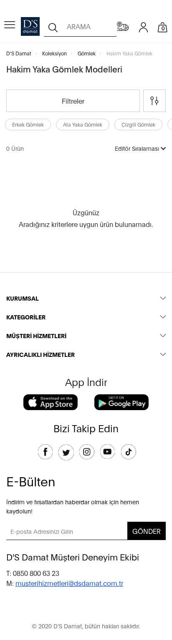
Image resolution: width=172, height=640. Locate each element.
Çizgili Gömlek (138, 124)
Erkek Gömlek (28, 124)
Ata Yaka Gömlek (82, 124)
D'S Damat (18, 53)
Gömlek (87, 53)
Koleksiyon (54, 53)
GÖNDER (146, 530)
